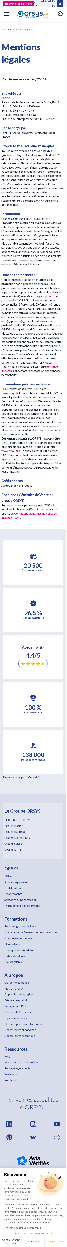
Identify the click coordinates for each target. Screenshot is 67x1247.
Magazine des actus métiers (22, 1062)
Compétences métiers (18, 938)
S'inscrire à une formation (20, 899)
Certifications (13, 888)
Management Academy (19, 950)
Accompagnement (16, 882)
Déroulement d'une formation (23, 905)
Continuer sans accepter (11, 1241)
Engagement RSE (15, 1006)
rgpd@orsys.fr (46, 296)
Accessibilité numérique (19, 1035)
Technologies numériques (20, 926)
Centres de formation (18, 1012)
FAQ (7, 1056)
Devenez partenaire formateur (23, 1024)
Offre (8, 876)
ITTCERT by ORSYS (17, 820)
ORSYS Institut (13, 825)
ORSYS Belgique (14, 831)
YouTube (10, 1080)
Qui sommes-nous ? (16, 982)
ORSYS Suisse (13, 843)
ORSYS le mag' (13, 849)
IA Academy (12, 944)
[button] (6, 14)
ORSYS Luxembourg (17, 837)
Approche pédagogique (19, 994)
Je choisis (33, 1241)
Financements (13, 893)
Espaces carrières (15, 1018)
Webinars (10, 1074)
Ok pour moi (56, 1241)
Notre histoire (13, 988)
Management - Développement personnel (30, 932)
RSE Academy (13, 961)
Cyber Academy (14, 956)
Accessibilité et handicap (20, 1029)
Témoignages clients (17, 1068)
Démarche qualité (15, 1000)
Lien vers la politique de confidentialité (23, 1228)
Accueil (8, 29)
